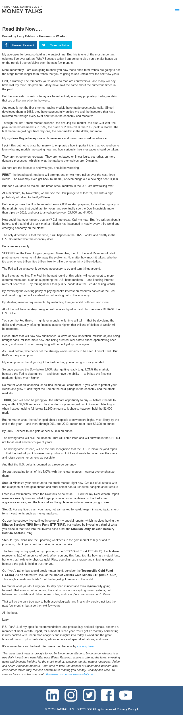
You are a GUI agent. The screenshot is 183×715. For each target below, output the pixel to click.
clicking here (85, 646)
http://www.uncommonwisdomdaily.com (70, 674)
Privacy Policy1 (127, 709)
